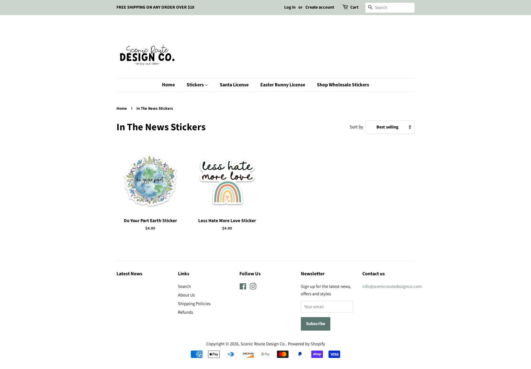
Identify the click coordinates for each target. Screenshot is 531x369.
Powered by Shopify (306, 344)
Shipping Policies (194, 303)
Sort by (356, 127)
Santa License (234, 84)
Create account (319, 7)
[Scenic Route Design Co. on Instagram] (253, 287)
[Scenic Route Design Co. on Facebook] (242, 287)
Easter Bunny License (282, 84)
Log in (290, 7)
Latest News (129, 273)
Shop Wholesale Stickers (343, 84)
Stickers (196, 84)
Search (184, 286)
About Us (186, 295)
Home (168, 84)
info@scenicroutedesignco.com (392, 286)
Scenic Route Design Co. (263, 344)
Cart (354, 7)
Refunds (185, 312)
